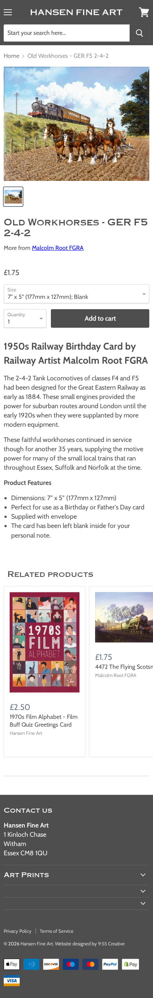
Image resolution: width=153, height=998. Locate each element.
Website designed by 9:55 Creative (90, 943)
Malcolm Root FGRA (58, 247)
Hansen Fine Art (36, 943)
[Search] (139, 33)
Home (11, 56)
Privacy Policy (18, 931)
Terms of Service (57, 931)
